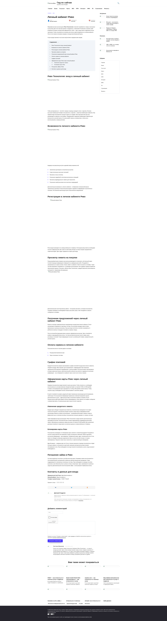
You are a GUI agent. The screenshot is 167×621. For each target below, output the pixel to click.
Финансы (106, 8)
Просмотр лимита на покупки (59, 52)
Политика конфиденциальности (56, 603)
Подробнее (80, 500)
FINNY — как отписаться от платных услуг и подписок (55, 578)
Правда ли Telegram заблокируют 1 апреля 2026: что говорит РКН (111, 29)
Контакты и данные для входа (59, 69)
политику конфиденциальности (59, 537)
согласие (73, 536)
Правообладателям (72, 603)
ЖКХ (73, 8)
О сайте (81, 603)
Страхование (98, 8)
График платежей (56, 58)
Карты (68, 8)
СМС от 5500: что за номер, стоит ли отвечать (112, 45)
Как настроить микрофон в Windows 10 (112, 51)
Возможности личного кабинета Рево (61, 47)
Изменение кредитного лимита (61, 62)
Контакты (87, 603)
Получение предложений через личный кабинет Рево (64, 54)
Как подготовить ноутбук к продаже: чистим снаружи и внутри (112, 40)
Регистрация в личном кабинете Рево (61, 49)
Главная (50, 8)
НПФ (77, 8)
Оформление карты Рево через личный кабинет (63, 60)
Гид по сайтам (64, 2)
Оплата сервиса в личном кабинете (60, 56)
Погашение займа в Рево (58, 66)
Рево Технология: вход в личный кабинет (61, 45)
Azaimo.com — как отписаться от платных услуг (92, 579)
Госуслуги (62, 8)
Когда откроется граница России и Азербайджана (112, 17)
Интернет (82, 8)
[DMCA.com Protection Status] (51, 614)
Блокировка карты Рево (59, 64)
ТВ (92, 8)
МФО (88, 8)
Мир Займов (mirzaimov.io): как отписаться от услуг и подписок (111, 579)
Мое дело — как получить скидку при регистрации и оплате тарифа (112, 23)
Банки (55, 8)
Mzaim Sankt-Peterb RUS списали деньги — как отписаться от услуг (73, 579)
